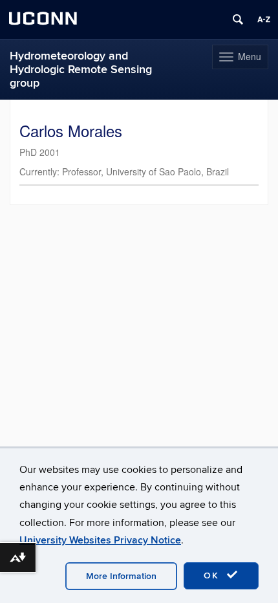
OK (213, 575)
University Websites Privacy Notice (100, 540)
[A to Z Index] (263, 19)
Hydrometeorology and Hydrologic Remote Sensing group (81, 69)
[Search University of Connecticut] (238, 19)
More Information (121, 576)
